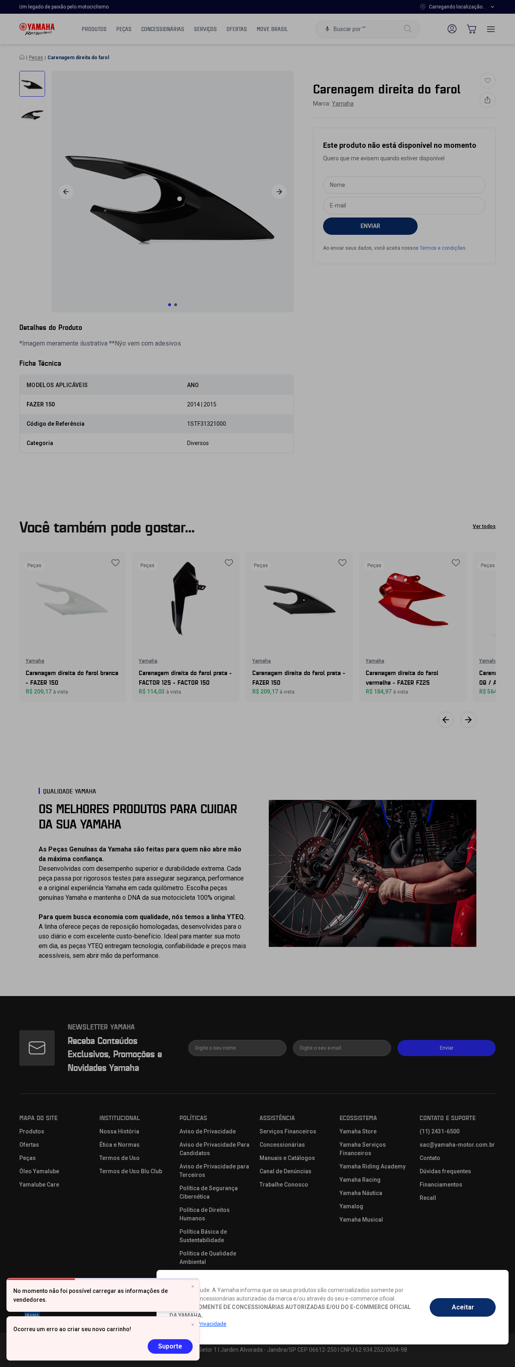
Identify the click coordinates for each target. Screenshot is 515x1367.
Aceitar (463, 1307)
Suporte (170, 1346)
